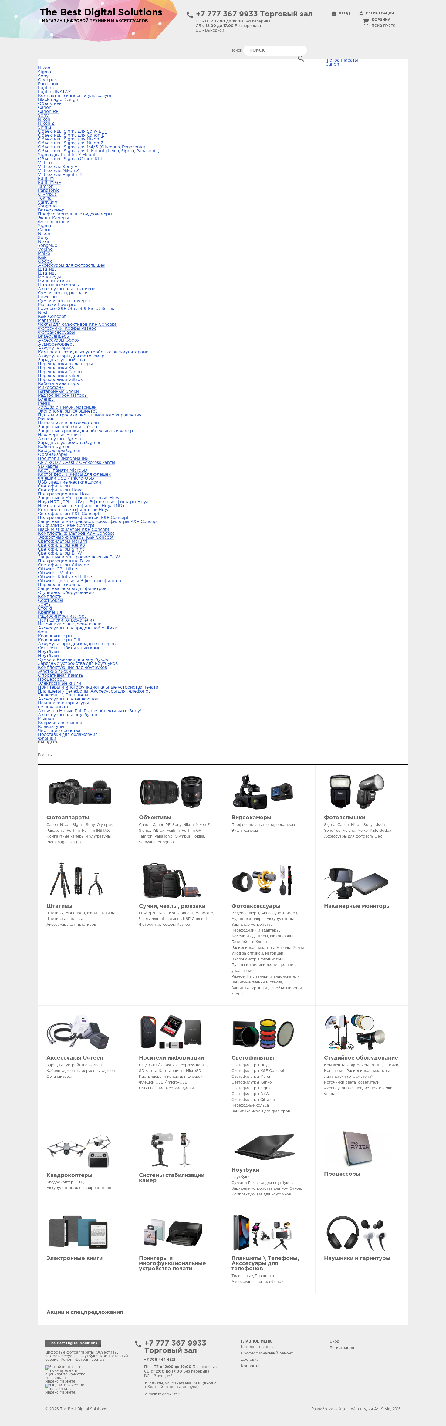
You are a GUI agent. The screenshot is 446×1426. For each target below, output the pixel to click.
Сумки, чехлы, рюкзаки (63, 293)
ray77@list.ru (169, 1394)
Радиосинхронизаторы (63, 395)
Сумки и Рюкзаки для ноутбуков (73, 660)
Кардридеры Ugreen (60, 451)
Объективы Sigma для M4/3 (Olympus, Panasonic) (91, 147)
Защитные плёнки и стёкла (67, 427)
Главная (45, 755)
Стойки (46, 608)
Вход (344, 13)
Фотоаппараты (67, 817)
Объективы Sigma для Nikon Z (70, 143)
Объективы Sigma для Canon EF (72, 135)
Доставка (249, 1359)
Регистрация (380, 13)
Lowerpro (48, 297)
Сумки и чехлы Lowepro (64, 301)
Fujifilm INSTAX (54, 92)
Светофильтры (54, 486)
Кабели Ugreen (54, 447)
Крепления (50, 612)
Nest (43, 313)
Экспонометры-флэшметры (68, 411)
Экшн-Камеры (53, 218)
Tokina (45, 198)
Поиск (236, 50)
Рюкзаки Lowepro (57, 305)
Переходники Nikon (59, 376)
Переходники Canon (60, 372)
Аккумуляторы (54, 348)
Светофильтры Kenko (61, 545)
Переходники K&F (57, 368)
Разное (45, 419)
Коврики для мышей (60, 723)
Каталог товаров (257, 1347)
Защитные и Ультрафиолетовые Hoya (79, 498)
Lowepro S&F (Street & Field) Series (76, 309)
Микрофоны (51, 387)
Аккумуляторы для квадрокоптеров (77, 644)
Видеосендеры (54, 336)
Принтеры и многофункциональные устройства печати (98, 687)
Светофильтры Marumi (62, 541)
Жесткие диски (54, 671)
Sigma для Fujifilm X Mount (67, 155)
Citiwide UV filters (57, 573)
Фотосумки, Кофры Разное (67, 328)
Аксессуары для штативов (66, 289)
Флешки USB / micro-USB (66, 478)
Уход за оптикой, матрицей (67, 407)
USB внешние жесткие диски (69, 482)
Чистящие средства (59, 731)
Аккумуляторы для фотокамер (71, 356)
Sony (43, 76)
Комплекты (50, 596)
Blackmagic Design (58, 100)
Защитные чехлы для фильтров (72, 589)
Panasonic (48, 84)
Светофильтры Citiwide (63, 565)
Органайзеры (52, 455)
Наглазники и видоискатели (68, 423)
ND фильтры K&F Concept (66, 526)
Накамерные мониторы (63, 435)
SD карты (48, 466)
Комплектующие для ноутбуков (72, 667)
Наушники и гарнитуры (63, 703)
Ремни (45, 403)
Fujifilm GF (49, 182)
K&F (42, 257)
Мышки (46, 719)
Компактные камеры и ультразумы (75, 96)
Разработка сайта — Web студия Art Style (350, 1409)
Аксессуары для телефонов (68, 699)
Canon (332, 64)
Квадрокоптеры (55, 636)
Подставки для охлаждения (68, 735)
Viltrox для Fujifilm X (60, 175)
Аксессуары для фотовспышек (71, 265)
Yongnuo (47, 206)
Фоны (44, 632)
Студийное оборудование (66, 593)
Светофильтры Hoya (60, 490)
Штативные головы (59, 285)
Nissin (44, 242)
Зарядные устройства (61, 360)
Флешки (47, 738)
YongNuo (47, 246)
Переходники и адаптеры (65, 364)
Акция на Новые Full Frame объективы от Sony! (89, 711)
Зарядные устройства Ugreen (70, 443)
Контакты (250, 1366)
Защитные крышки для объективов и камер (85, 431)
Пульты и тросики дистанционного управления (89, 415)
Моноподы (49, 277)
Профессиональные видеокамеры (75, 214)
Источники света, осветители (70, 624)
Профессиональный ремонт (267, 1353)
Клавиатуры (51, 727)
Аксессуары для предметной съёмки (77, 628)
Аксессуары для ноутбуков (67, 715)
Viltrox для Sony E (57, 167)
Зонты (45, 604)
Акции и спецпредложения (84, 1312)
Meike (44, 253)
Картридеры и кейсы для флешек (74, 474)
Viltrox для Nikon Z (58, 171)
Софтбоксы (50, 600)
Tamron (46, 186)
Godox (45, 261)
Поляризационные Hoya (64, 494)
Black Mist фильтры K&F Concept (74, 529)
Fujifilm (46, 88)
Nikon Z (46, 123)
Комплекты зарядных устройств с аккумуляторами (93, 352)
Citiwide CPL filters (58, 569)
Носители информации (63, 458)
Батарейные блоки (58, 391)
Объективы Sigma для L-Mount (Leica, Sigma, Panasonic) (99, 151)
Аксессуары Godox (58, 340)
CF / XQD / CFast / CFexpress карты (76, 462)
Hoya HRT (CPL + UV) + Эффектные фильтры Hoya (93, 502)
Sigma (44, 72)
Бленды (46, 399)
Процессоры (52, 679)
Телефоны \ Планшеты (63, 695)
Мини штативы (54, 281)
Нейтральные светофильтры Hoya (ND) (81, 506)
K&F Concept (52, 317)
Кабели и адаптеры (59, 384)
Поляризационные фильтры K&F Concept (83, 518)
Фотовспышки (53, 222)
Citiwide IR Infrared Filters (65, 577)
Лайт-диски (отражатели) (66, 620)
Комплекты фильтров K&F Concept (76, 533)
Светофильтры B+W (60, 553)
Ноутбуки (48, 652)
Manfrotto (48, 320)
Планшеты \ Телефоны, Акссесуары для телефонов (94, 691)
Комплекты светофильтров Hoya (74, 510)
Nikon (44, 68)
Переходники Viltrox (60, 380)
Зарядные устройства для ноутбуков (78, 664)
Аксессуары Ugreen (59, 439)
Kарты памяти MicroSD (62, 470)
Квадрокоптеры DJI (59, 640)
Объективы (50, 104)
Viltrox (45, 163)
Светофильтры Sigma (61, 549)
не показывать (53, 707)
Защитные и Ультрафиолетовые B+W (79, 557)
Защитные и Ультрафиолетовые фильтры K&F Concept (98, 522)
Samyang (47, 202)
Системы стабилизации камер (70, 648)
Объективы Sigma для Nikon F (70, 139)
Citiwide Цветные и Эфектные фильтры (80, 581)
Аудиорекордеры (57, 344)
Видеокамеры (53, 210)
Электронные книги (59, 683)
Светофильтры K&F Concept (69, 514)
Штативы (48, 269)
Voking (45, 249)
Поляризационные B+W (64, 561)
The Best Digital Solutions (73, 1343)
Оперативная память (60, 675)
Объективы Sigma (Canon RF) (70, 159)
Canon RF (48, 111)
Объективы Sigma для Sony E (69, 131)
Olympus (47, 80)
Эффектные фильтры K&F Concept (76, 537)
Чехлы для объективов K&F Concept (77, 324)
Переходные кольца (60, 585)
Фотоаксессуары (56, 332)
